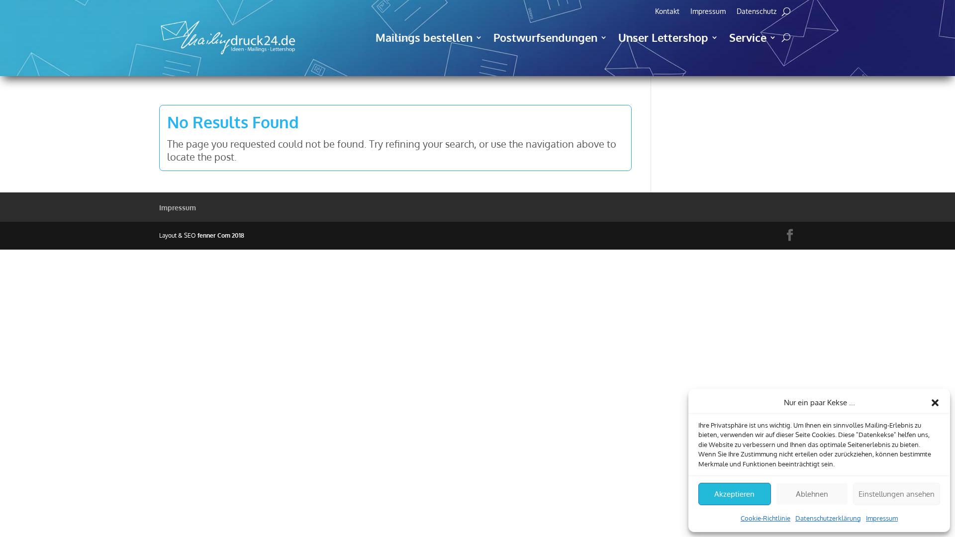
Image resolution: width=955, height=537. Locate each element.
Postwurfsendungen (545, 37)
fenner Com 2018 (220, 235)
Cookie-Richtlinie (765, 518)
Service (747, 37)
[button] (935, 403)
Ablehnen (812, 494)
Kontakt (667, 11)
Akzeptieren (734, 494)
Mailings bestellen (424, 37)
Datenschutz (756, 11)
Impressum (882, 518)
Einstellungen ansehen (897, 494)
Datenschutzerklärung (828, 518)
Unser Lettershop (663, 37)
